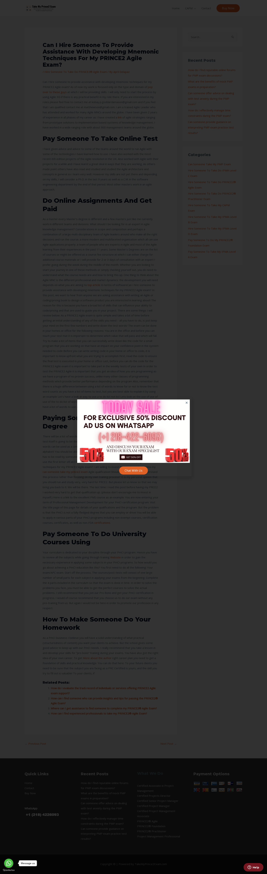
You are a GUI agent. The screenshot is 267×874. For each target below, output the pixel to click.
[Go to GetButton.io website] (9, 870)
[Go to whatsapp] (8, 863)
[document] (133, 437)
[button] (186, 402)
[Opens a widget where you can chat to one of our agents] (253, 867)
